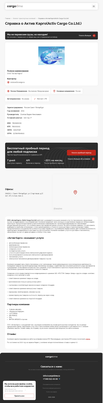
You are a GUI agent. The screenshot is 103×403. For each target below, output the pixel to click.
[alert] (19, 390)
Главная (7, 18)
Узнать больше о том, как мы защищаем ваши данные (14, 390)
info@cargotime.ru (51, 376)
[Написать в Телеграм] (59, 379)
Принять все (19, 396)
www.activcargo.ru (17, 82)
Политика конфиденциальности (52, 388)
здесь (88, 339)
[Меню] (94, 6)
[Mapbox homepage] (57, 209)
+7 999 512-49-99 (50, 379)
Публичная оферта (51, 392)
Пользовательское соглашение (51, 384)
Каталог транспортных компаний (24, 18)
